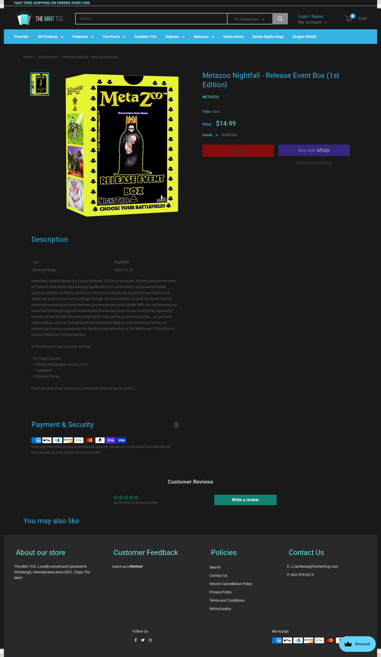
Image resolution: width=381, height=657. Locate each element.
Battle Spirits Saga (268, 37)
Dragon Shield (304, 37)
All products (47, 57)
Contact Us (218, 575)
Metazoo (201, 37)
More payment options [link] (314, 162)
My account (310, 22)
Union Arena (233, 37)
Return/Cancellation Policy (230, 584)
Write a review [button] (245, 499)
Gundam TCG (146, 37)
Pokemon (80, 37)
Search (215, 567)
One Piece (111, 37)
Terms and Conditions (226, 600)
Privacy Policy (220, 592)
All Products (48, 37)
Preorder (21, 37)
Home (28, 57)
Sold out (238, 150)
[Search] (280, 18)
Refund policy (220, 609)
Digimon (172, 37)
